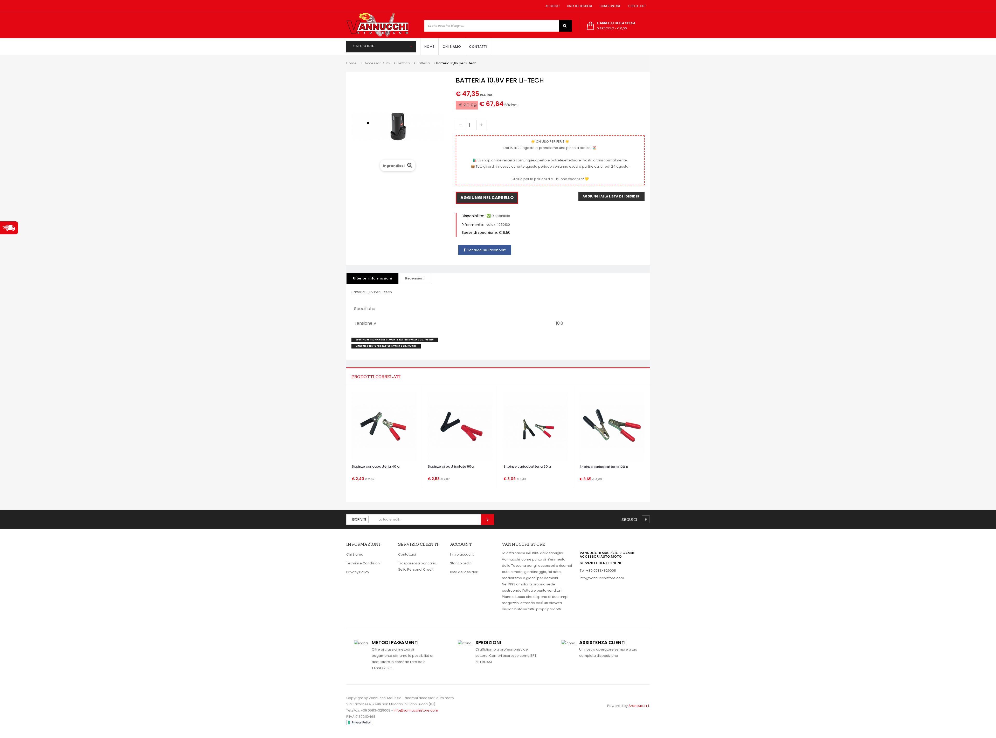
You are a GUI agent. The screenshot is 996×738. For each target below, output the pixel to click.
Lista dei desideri (578, 6)
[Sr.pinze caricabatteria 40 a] (384, 426)
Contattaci (407, 554)
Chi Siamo (354, 554)
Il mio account (462, 554)
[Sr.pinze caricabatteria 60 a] (535, 426)
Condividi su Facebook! (486, 250)
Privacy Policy (357, 572)
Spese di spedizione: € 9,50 (486, 232)
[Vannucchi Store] (377, 25)
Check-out (636, 6)
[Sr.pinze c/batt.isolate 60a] (460, 426)
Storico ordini (461, 563)
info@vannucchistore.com (602, 578)
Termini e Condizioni (363, 563)
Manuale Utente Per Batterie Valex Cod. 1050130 (386, 346)
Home (351, 63)
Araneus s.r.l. (639, 705)
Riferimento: (473, 224)
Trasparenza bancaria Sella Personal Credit (417, 566)
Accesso (551, 6)
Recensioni (415, 278)
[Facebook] (646, 519)
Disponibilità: (473, 215)
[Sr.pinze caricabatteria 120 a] (611, 426)
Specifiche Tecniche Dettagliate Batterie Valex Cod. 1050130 (395, 339)
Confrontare (609, 6)
